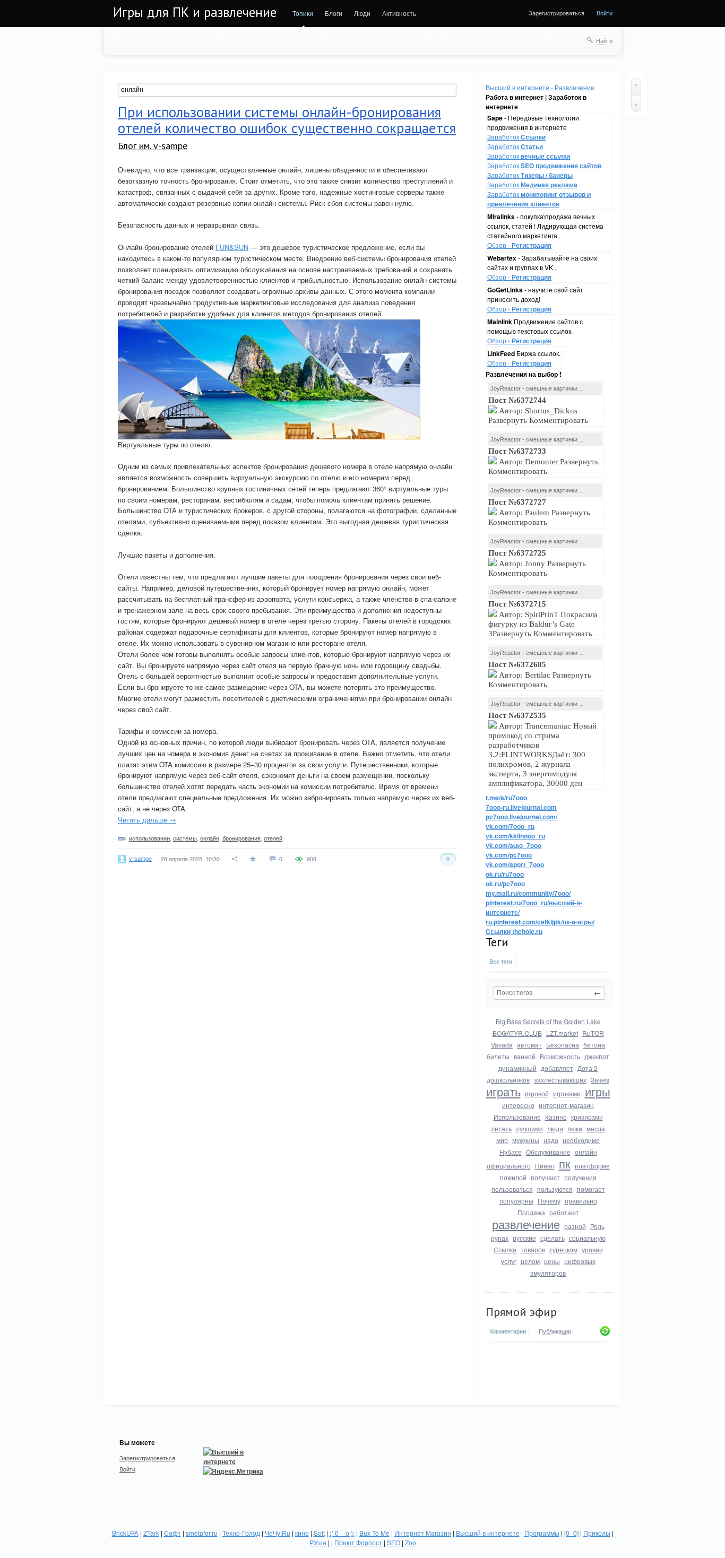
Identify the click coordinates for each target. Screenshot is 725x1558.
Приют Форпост (358, 1542)
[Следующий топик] (636, 103)
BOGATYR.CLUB (517, 1032)
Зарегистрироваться (556, 12)
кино (302, 1532)
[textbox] (549, 993)
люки (574, 1128)
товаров (533, 1249)
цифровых (579, 1261)
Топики (302, 13)
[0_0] (571, 1532)
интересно (518, 1105)
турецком (563, 1249)
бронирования (241, 838)
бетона (594, 1044)
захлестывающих (560, 1079)
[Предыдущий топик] (636, 86)
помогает (591, 1188)
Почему (549, 1200)
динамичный (517, 1067)
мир (502, 1140)
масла (595, 1128)
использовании (149, 838)
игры (597, 1091)
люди (555, 1128)
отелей (273, 838)
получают (545, 1177)
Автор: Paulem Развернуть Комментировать (539, 512)
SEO (393, 1542)
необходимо (581, 1140)
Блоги (333, 13)
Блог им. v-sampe (152, 146)
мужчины (525, 1140)
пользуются (555, 1188)
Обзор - (519, 244)
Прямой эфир (521, 1311)
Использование (517, 1116)
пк (565, 1163)
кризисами (587, 1116)
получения (580, 1177)
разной (575, 1226)
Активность (399, 13)
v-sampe (140, 858)
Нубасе (510, 1151)
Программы (541, 1532)
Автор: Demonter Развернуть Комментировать (543, 461)
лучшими (529, 1128)
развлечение (526, 1224)
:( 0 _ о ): (342, 1532)
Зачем (600, 1079)
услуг (508, 1261)
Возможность (560, 1056)
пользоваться (512, 1188)
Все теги (500, 961)
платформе (592, 1165)
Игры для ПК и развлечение (195, 12)
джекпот (596, 1056)
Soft (319, 1532)
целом (530, 1261)
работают (564, 1212)
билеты (498, 1056)
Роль (597, 1226)
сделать (552, 1237)
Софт (172, 1532)
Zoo (410, 1542)
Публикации (555, 1331)
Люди (362, 13)
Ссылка (505, 1249)
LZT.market (562, 1032)
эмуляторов (548, 1272)
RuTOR (593, 1032)
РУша (317, 1542)
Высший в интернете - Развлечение (540, 87)
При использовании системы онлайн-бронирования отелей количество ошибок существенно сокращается (287, 120)
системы (185, 838)
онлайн (586, 1151)
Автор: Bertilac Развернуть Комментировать (539, 674)
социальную (587, 1237)
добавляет (557, 1067)
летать (501, 1128)
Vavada (502, 1044)
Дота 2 (587, 1067)
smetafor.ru (202, 1532)
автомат (529, 1044)
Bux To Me (374, 1532)
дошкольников (508, 1079)
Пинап (545, 1165)
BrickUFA (125, 1532)
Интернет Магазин (422, 1532)
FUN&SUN (231, 247)
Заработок (516, 136)
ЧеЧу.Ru (277, 1532)
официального (509, 1165)
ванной (525, 1056)
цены (552, 1261)
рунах (499, 1237)
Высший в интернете (488, 1532)
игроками (567, 1093)
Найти (604, 40)
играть (503, 1091)
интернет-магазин (566, 1105)
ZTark (151, 1532)
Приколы (596, 1532)
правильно (581, 1200)
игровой (537, 1093)
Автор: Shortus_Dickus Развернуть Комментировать (539, 410)
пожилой (513, 1177)
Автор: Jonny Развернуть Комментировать (537, 563)
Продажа (531, 1212)
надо (550, 1140)
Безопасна (562, 1044)
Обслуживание (548, 1151)
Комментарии (507, 1331)
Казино (556, 1116)
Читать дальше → (147, 820)
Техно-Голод (241, 1532)
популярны (516, 1200)
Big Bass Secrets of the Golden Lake (548, 1021)
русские (524, 1237)
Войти (604, 12)
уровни (592, 1249)
